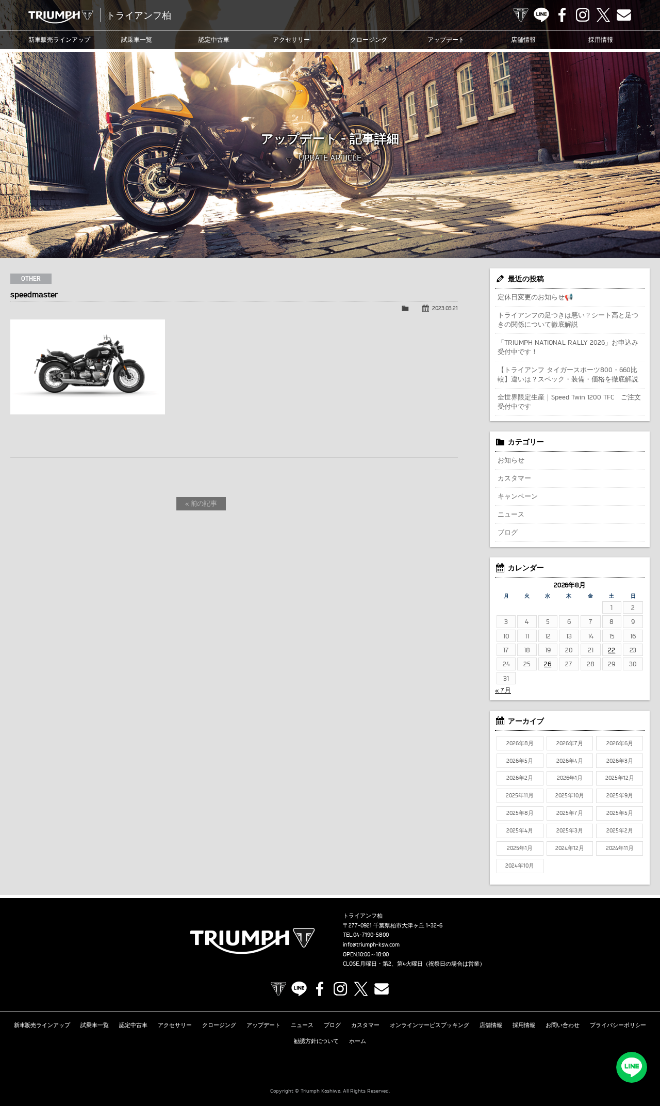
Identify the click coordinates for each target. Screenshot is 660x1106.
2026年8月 (520, 743)
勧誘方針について (316, 1041)
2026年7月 (569, 743)
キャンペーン (518, 496)
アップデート (446, 39)
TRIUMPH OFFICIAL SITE (521, 15)
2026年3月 (619, 760)
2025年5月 (619, 812)
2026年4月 (569, 760)
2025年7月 (569, 812)
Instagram (582, 15)
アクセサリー (291, 39)
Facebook (562, 15)
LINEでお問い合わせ (631, 1067)
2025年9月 (619, 795)
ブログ (508, 532)
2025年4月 (519, 830)
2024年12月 (569, 848)
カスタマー (514, 478)
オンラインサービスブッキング (429, 1025)
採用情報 (600, 39)
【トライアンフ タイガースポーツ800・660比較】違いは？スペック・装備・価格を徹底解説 (568, 374)
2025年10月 (569, 795)
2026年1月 (570, 777)
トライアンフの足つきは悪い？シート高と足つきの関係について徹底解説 (568, 319)
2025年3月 (569, 830)
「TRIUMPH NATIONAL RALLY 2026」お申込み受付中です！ (568, 347)
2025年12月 (619, 777)
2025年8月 (520, 812)
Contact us (624, 15)
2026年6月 (619, 743)
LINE (541, 15)
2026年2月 (519, 777)
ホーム (357, 1041)
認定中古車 (214, 39)
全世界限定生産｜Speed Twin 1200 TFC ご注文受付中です (569, 401)
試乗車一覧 (136, 39)
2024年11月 (620, 848)
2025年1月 (520, 848)
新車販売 (59, 39)
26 (547, 664)
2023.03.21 (445, 308)
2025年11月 (520, 795)
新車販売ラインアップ (42, 1025)
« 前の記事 (201, 503)
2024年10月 (519, 865)
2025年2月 (619, 830)
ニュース (511, 514)
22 (611, 650)
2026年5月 (519, 760)
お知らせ (511, 460)
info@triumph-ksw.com (371, 944)
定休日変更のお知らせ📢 (535, 297)
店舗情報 (523, 39)
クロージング (368, 39)
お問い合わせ (563, 1025)
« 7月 (503, 690)
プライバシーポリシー (618, 1025)
